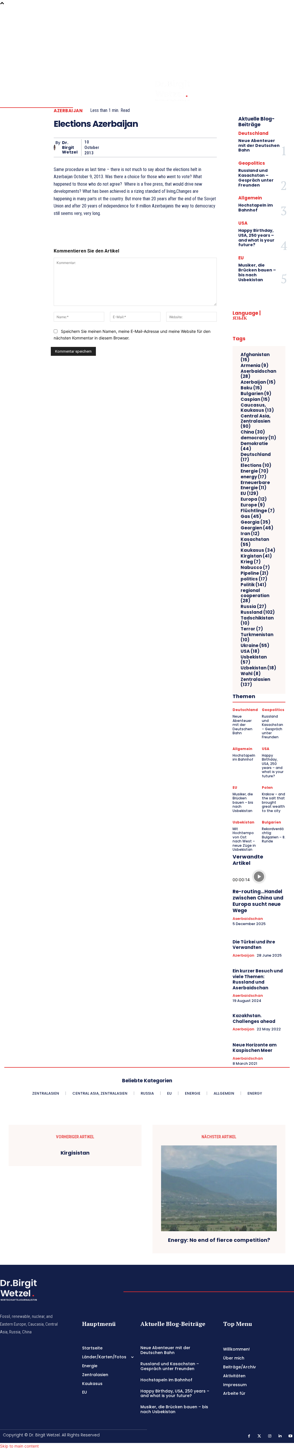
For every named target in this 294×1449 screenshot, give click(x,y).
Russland (258, 612)
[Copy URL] (197, 147)
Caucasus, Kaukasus (257, 408)
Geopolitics (251, 163)
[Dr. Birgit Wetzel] (54, 147)
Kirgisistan (75, 1153)
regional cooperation (255, 595)
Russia (253, 606)
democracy (258, 437)
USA (242, 223)
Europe (253, 505)
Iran (250, 533)
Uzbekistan (258, 668)
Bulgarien (256, 393)
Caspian (255, 399)
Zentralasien (255, 682)
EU (241, 258)
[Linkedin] (285, 39)
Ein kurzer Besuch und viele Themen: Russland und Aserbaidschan (258, 979)
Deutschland (253, 133)
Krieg (251, 561)
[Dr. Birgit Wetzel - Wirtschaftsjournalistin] (161, 90)
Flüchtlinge (258, 510)
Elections (256, 465)
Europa (254, 499)
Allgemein (250, 198)
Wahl (251, 673)
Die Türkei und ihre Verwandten (254, 945)
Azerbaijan (68, 110)
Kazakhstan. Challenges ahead (254, 1018)
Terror (252, 629)
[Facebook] (285, 15)
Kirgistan (256, 556)
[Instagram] (285, 31)
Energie (254, 471)
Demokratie (254, 446)
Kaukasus (258, 550)
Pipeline (254, 573)
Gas (251, 516)
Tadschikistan (257, 620)
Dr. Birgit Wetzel (70, 147)
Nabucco (255, 567)
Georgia (255, 522)
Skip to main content (19, 1446)
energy (253, 476)
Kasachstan (255, 542)
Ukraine (255, 645)
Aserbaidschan (258, 374)
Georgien (257, 528)
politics (254, 579)
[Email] (157, 147)
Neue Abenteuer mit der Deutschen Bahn (259, 145)
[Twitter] (285, 23)
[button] (269, 31)
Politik (253, 584)
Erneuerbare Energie (255, 485)
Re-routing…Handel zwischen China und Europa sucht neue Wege (258, 901)
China (253, 432)
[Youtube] (285, 47)
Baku (251, 388)
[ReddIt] (144, 147)
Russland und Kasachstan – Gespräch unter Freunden (256, 178)
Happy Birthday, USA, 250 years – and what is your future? (256, 238)
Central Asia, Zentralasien (255, 421)
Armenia (254, 365)
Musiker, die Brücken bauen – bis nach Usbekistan (257, 272)
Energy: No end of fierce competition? (219, 1240)
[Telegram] (184, 147)
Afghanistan (255, 357)
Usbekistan (254, 659)
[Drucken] (171, 147)
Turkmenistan (257, 637)
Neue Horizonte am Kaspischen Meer (254, 1048)
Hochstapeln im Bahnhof (255, 207)
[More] (211, 147)
